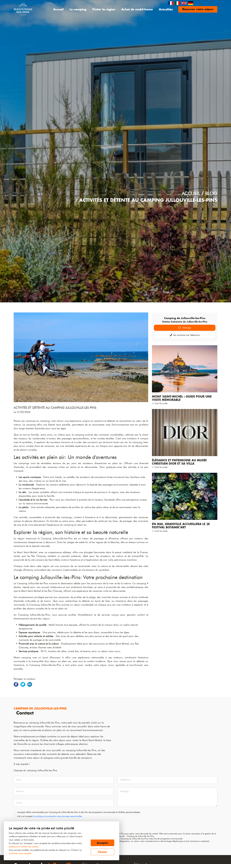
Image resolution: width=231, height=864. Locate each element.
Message (186, 327)
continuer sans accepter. (20, 853)
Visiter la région (103, 9)
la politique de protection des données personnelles (57, 816)
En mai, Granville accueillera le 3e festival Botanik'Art (181, 525)
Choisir (102, 852)
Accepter (102, 843)
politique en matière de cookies (23, 846)
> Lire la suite (159, 403)
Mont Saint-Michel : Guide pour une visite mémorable (182, 398)
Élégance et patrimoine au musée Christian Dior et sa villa (179, 461)
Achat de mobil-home (137, 9)
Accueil (58, 9)
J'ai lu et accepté (49, 816)
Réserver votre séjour (197, 9)
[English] (184, 2)
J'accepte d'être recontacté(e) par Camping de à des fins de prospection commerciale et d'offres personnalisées (78, 812)
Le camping (78, 9)
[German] (190, 2)
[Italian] (177, 2)
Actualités (166, 9)
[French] (171, 2)
